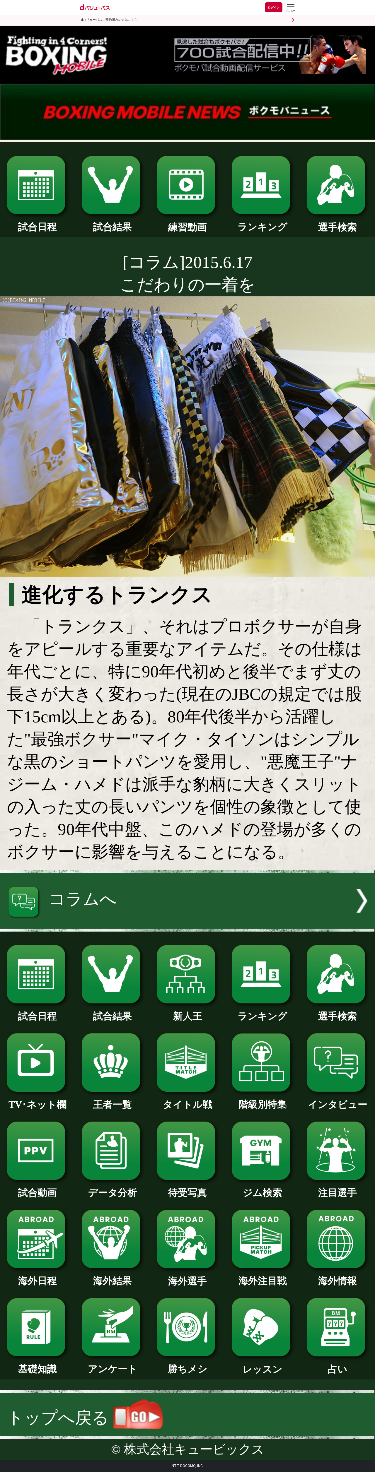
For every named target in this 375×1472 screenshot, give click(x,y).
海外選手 (187, 1281)
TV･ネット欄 (37, 1104)
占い (337, 1369)
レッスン (262, 1369)
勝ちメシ (187, 1368)
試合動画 (37, 1192)
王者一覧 (112, 1104)
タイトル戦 (187, 1104)
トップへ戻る (60, 1417)
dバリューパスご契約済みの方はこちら (109, 20)
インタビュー (337, 1104)
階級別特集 (262, 1104)
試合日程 (37, 226)
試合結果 (112, 226)
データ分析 (112, 1192)
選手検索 (337, 227)
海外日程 (37, 1280)
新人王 (187, 1016)
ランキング (262, 226)
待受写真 (187, 1192)
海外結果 (112, 1280)
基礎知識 (37, 1368)
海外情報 (337, 1280)
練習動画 (187, 227)
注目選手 (337, 1192)
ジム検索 (262, 1192)
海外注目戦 (262, 1280)
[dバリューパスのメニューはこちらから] (290, 8)
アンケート (112, 1368)
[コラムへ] (187, 923)
